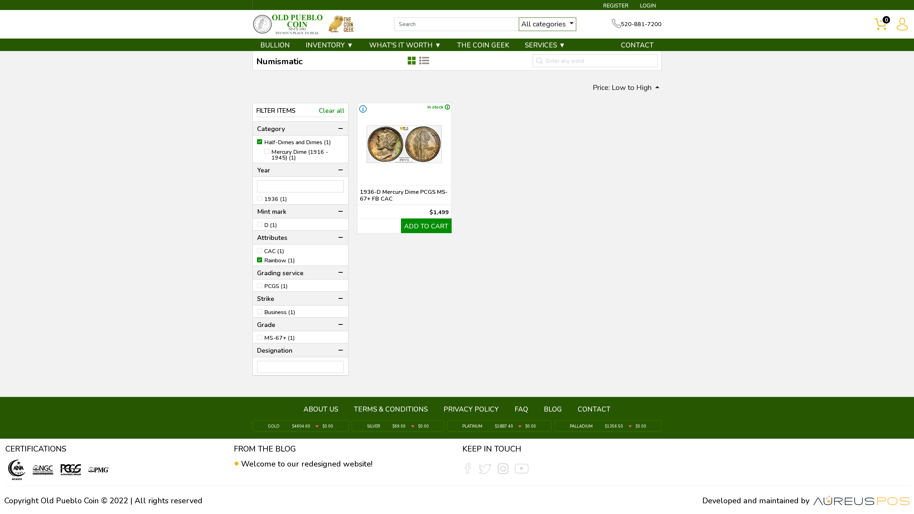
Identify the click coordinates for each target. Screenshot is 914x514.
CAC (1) (274, 251)
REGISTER (615, 5)
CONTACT (637, 45)
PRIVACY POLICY (471, 409)
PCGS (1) (276, 286)
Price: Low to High (623, 87)
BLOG (553, 409)
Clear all (332, 110)
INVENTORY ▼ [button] (329, 45)
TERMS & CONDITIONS (391, 409)
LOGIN (648, 5)
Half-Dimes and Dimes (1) (297, 142)
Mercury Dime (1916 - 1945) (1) (299, 155)
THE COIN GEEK (483, 45)
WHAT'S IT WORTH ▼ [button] (405, 45)
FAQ (521, 409)
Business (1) (279, 312)
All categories (544, 24)
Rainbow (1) (279, 260)
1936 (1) (275, 199)
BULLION (275, 45)
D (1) (270, 225)
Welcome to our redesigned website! (306, 464)
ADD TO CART (426, 226)
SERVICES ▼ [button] (545, 45)
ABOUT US (320, 409)
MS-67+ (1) (279, 338)
